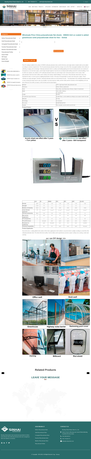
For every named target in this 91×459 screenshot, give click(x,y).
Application (48, 6)
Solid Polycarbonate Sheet (8, 41)
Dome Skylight (5, 61)
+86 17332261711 (32, 1)
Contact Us (79, 6)
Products (41, 6)
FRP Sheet (4, 57)
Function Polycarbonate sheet (9, 47)
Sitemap (58, 454)
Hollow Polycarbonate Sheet (9, 38)
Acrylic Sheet (5, 54)
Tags (54, 454)
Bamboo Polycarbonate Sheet (9, 49)
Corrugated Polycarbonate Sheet (10, 44)
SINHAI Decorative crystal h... (13, 75)
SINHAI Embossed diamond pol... (14, 86)
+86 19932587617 (66, 436)
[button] (11, 68)
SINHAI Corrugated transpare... (14, 82)
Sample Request (62, 6)
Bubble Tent (5, 59)
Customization (55, 6)
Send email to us (59, 51)
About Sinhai (35, 6)
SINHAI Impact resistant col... (13, 78)
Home (29, 6)
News (68, 6)
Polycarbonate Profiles (7, 52)
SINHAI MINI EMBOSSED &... (13, 71)
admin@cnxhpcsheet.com (45, 1)
